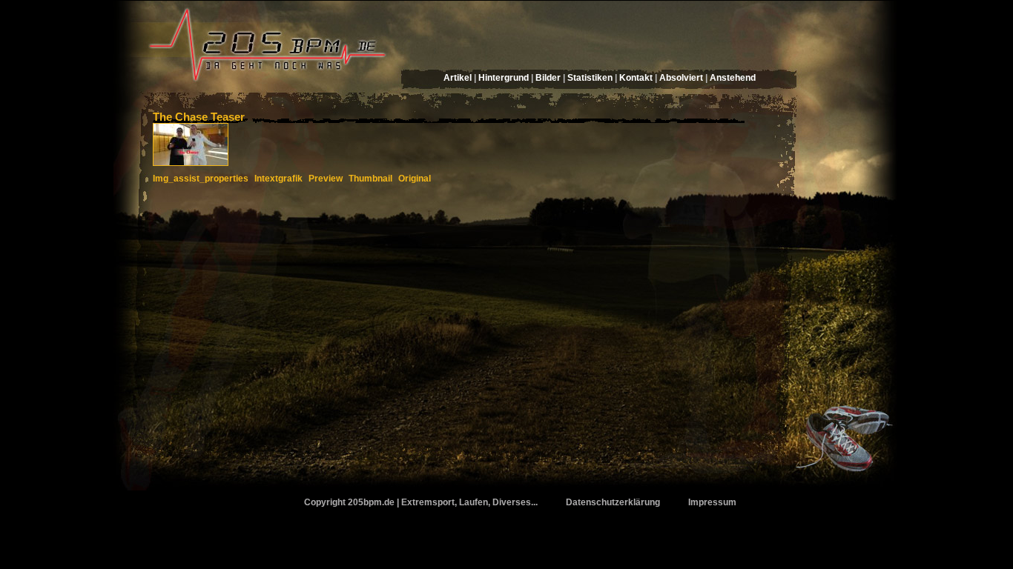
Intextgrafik (278, 178)
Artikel (457, 78)
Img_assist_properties (200, 178)
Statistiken (590, 78)
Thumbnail (370, 178)
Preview (325, 178)
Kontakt (636, 78)
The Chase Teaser (199, 116)
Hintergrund (503, 78)
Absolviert (681, 78)
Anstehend (733, 78)
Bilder (548, 78)
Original (414, 178)
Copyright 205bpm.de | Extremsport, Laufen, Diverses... (421, 502)
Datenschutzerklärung (613, 502)
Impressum (712, 502)
